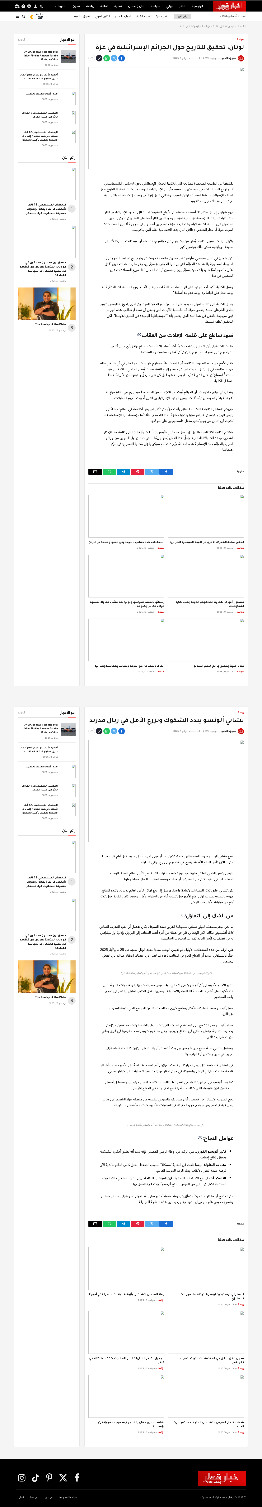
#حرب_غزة (162, 16)
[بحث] (23, 16)
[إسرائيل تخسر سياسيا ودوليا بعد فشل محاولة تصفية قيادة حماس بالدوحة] (126, 576)
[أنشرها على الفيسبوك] (121, 58)
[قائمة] (17, 16)
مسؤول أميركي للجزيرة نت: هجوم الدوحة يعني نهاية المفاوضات (209, 604)
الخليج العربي (102, 16)
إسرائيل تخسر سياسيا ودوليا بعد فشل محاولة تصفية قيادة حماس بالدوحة (127, 604)
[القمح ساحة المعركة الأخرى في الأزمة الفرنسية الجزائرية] (206, 516)
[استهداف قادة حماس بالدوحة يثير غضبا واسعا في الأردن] (126, 516)
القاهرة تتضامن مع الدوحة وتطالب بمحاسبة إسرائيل (129, 666)
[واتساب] (106, 58)
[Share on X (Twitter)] (114, 58)
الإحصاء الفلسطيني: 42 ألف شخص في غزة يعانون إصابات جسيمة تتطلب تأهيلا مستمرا (40, 136)
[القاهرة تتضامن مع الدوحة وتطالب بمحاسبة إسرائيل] (126, 640)
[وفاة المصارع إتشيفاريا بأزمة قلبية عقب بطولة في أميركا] (126, 1268)
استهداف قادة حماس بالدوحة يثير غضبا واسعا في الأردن (126, 542)
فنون (76, 6)
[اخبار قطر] (229, 6)
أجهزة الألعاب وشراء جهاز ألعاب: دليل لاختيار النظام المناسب (38, 77)
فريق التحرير (228, 58)
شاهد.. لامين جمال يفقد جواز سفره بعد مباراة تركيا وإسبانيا (130, 1424)
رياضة (90, 6)
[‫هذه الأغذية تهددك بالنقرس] (68, 98)
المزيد (62, 6)
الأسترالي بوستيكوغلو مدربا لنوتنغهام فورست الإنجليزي (212, 1297)
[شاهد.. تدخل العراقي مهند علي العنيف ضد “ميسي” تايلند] (206, 1396)
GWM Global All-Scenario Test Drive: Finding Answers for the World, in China (40, 56)
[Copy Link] (99, 58)
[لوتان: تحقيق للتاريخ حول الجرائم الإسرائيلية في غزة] (166, 118)
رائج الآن (182, 16)
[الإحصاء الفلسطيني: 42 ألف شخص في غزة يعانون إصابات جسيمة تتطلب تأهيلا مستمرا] (68, 136)
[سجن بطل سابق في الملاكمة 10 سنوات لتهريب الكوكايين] (206, 1332)
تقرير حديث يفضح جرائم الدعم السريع (219, 666)
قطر (182, 6)
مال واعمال (136, 6)
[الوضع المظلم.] (41, 6)
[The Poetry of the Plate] (47, 303)
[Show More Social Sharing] (91, 58)
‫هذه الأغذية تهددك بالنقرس (41, 94)
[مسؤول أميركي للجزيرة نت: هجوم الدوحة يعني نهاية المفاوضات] (206, 576)
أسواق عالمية (82, 16)
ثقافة (104, 6)
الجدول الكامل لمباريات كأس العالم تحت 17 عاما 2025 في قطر (126, 1361)
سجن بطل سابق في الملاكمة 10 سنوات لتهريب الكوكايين (212, 1361)
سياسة (155, 6)
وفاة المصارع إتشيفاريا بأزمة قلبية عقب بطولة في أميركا (126, 1294)
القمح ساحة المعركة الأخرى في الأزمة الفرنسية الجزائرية (207, 542)
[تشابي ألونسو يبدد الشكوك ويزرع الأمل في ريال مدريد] (166, 791)
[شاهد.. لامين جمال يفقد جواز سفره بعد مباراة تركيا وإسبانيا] (126, 1396)
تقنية (118, 6)
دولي (169, 6)
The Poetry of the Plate (50, 324)
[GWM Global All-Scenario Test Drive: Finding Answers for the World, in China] (68, 56)
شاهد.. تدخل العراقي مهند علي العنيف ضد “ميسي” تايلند (208, 1424)
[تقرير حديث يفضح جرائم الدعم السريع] (206, 640)
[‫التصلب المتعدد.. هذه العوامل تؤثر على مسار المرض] (68, 117)
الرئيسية (197, 6)
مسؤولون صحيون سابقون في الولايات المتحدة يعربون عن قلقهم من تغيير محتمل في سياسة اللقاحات (43, 269)
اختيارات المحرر (123, 16)
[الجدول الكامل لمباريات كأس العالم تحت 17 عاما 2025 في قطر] (126, 1332)
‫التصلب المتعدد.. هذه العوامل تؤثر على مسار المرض (39, 115)
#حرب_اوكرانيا (143, 16)
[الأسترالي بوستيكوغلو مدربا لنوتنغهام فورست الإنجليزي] (206, 1268)
